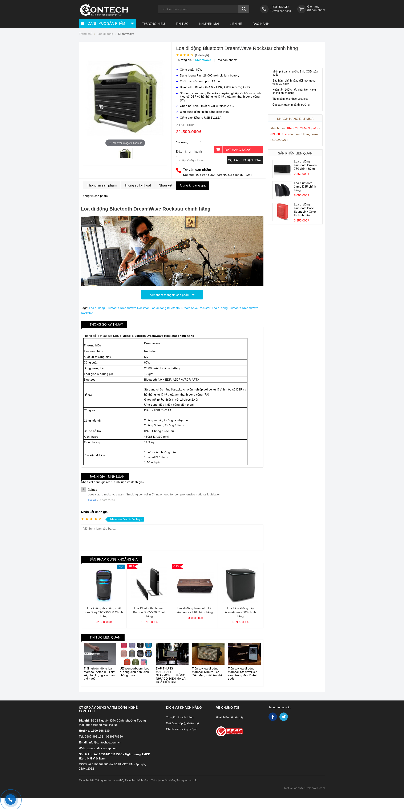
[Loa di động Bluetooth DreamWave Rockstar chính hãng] (125, 157)
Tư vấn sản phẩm (197, 169)
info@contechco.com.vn (105, 742)
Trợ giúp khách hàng (180, 717)
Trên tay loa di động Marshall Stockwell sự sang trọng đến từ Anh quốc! (243, 673)
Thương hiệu (153, 23)
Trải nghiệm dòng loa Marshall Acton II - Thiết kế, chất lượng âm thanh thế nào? (100, 673)
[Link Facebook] (273, 717)
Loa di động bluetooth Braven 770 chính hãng (305, 165)
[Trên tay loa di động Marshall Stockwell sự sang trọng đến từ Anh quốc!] (244, 654)
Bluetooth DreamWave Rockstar (127, 308)
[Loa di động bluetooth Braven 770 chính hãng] (282, 176)
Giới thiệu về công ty (229, 717)
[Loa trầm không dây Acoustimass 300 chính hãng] (240, 602)
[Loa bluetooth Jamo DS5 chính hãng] (282, 198)
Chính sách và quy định (181, 729)
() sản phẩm (316, 10)
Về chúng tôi (227, 707)
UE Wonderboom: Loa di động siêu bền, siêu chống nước (134, 672)
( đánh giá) (202, 55)
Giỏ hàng (313, 6)
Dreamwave (203, 60)
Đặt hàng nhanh (189, 151)
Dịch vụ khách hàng (184, 707)
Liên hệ (236, 23)
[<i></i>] (238, 730)
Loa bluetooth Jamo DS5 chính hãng (305, 186)
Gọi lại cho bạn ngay (245, 160)
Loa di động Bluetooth (165, 308)
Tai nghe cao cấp (279, 707)
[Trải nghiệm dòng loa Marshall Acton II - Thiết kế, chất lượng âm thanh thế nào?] (100, 654)
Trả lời (92, 500)
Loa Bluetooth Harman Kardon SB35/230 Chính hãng (149, 612)
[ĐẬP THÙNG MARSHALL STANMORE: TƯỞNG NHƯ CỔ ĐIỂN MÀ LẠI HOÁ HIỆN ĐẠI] (172, 654)
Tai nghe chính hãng (137, 780)
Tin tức (182, 23)
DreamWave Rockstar (195, 308)
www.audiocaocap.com (102, 748)
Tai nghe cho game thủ (109, 780)
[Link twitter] (284, 717)
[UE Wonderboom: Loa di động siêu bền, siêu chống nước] (136, 654)
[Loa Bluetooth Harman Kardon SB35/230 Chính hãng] (149, 602)
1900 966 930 (279, 7)
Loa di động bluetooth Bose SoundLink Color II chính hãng (305, 210)
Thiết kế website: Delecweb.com (303, 788)
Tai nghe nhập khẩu (163, 780)
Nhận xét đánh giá (94, 512)
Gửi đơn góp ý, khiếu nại (182, 723)
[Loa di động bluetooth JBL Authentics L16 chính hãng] (195, 602)
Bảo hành (261, 23)
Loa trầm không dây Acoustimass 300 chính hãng (240, 612)
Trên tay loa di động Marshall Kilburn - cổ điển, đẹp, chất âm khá (207, 672)
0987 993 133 (94, 736)
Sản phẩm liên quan (295, 153)
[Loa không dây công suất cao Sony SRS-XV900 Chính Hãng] (104, 602)
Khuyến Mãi (209, 23)
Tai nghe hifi (86, 780)
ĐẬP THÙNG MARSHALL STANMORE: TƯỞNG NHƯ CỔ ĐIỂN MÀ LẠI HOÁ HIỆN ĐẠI (171, 675)
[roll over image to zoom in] (125, 97)
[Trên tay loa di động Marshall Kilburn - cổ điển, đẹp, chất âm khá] (208, 654)
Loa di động (97, 308)
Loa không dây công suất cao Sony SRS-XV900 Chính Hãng (104, 612)
